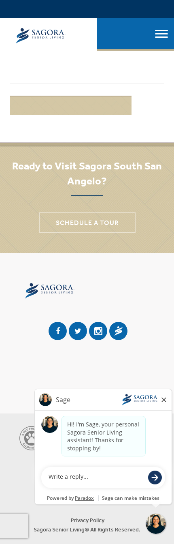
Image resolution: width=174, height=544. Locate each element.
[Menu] (161, 34)
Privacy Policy (87, 520)
